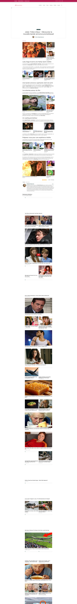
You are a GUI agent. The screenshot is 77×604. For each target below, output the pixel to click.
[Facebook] (52, 184)
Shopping (51, 5)
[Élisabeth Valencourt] (24, 186)
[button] (62, 5)
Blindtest (55, 5)
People (47, 5)
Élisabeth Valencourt (30, 183)
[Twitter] (53, 184)
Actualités (40, 5)
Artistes (44, 5)
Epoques (59, 5)
